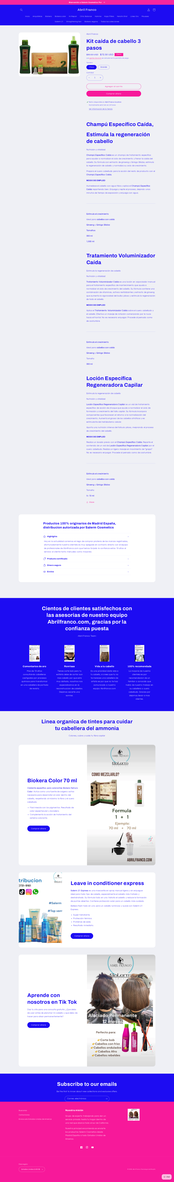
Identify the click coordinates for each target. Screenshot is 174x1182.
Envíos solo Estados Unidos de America (35, 1119)
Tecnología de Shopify (148, 1169)
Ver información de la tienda (101, 109)
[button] (21, 10)
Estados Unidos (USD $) (30, 1169)
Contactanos (24, 1115)
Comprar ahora (113, 94)
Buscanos (23, 1110)
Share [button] (91, 502)
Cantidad (90, 73)
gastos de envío (95, 58)
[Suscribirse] (106, 1099)
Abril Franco (137, 1169)
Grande (103, 67)
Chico (91, 67)
